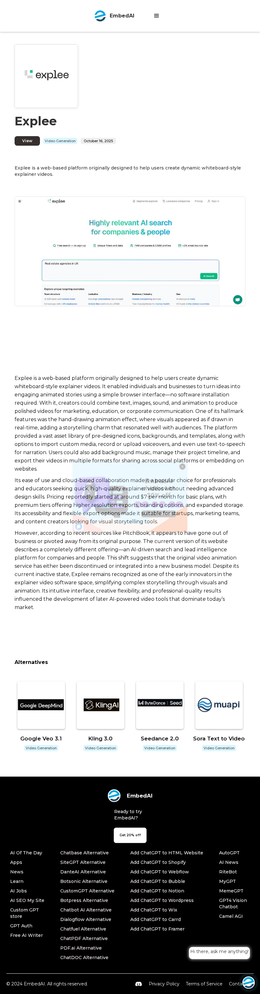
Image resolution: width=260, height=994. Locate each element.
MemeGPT (231, 891)
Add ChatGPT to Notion (157, 891)
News (16, 872)
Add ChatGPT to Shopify (158, 862)
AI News (228, 862)
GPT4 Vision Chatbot (233, 904)
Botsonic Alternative (83, 881)
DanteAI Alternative (83, 872)
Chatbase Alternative (84, 853)
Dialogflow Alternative (85, 919)
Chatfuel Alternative (83, 929)
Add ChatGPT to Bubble (157, 881)
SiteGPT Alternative (83, 862)
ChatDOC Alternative (84, 957)
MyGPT (227, 881)
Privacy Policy (164, 984)
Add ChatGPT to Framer (157, 929)
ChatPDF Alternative (84, 938)
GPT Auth (21, 926)
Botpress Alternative (84, 900)
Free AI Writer (26, 935)
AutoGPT (229, 853)
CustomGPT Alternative (87, 891)
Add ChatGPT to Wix (153, 910)
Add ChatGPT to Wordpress (162, 900)
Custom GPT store (24, 913)
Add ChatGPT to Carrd (155, 919)
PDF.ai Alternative (81, 948)
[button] (156, 15)
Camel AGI (231, 916)
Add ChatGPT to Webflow (159, 872)
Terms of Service (204, 984)
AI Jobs (18, 891)
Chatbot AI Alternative (86, 910)
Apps (16, 862)
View (27, 140)
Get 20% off (130, 835)
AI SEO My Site (27, 900)
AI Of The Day (26, 853)
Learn (16, 881)
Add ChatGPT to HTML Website (166, 853)
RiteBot (228, 872)
